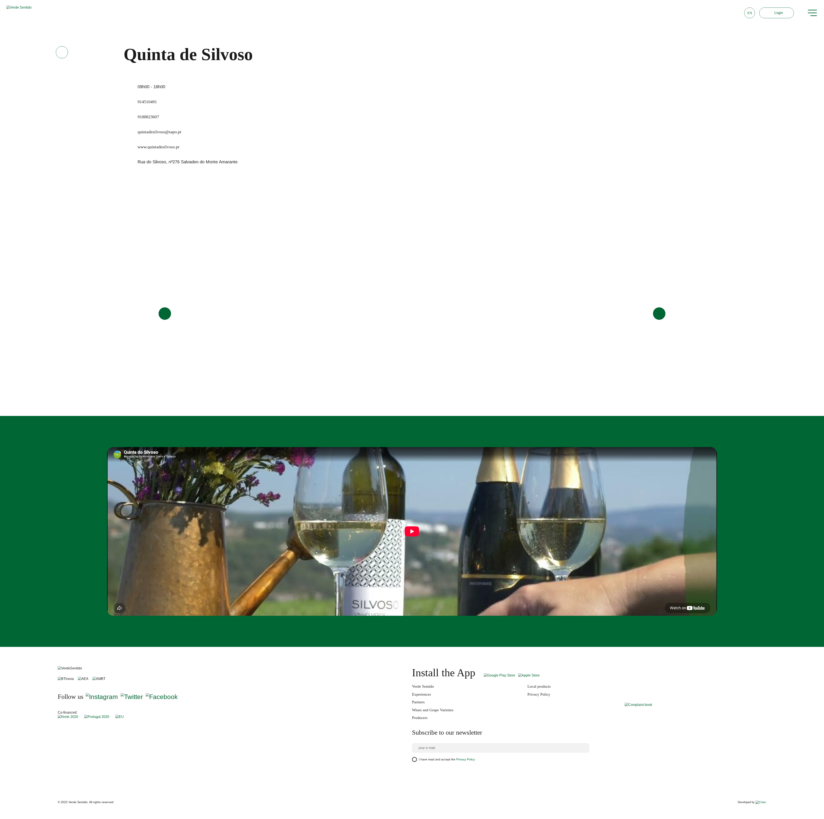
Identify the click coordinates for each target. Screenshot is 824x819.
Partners (418, 702)
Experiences (421, 694)
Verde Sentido (423, 686)
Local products (539, 686)
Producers (419, 718)
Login (778, 13)
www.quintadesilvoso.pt (158, 146)
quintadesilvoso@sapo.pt (159, 131)
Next (659, 313)
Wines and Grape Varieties (432, 710)
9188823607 (148, 116)
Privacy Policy (538, 694)
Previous (165, 313)
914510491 (147, 101)
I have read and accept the (447, 759)
